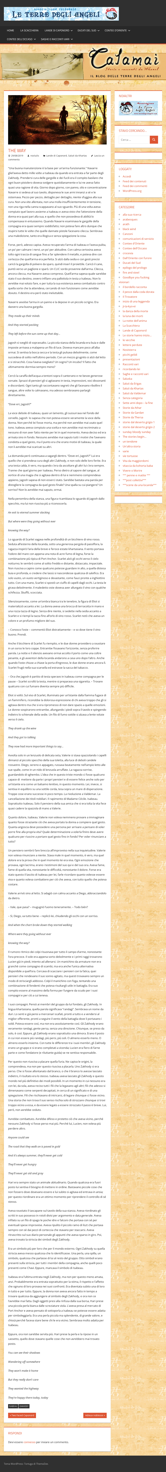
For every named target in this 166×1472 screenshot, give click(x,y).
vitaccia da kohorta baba (138, 466)
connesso (30, 1442)
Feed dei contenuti (134, 181)
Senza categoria (132, 398)
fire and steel (131, 272)
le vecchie (129, 340)
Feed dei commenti (135, 186)
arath (126, 224)
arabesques (130, 219)
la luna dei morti (133, 316)
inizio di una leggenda (136, 301)
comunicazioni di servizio (138, 239)
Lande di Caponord (57, 30)
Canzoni (128, 234)
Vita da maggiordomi (136, 461)
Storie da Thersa (133, 417)
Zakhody (24, 1406)
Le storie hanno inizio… (137, 335)
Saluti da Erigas (132, 383)
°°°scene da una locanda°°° (139, 485)
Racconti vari (131, 364)
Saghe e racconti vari (55, 39)
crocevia (128, 253)
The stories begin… (134, 436)
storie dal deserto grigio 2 (139, 427)
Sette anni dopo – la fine (138, 403)
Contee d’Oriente (116, 30)
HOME (10, 30)
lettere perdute (132, 345)
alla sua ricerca (132, 214)
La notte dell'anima (135, 321)
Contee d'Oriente (134, 243)
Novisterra (129, 350)
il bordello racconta (135, 287)
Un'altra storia (131, 446)
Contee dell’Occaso (19, 39)
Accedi (127, 176)
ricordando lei (131, 369)
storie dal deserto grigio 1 (139, 422)
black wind (129, 229)
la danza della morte (135, 311)
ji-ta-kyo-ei (129, 306)
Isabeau (13, 1406)
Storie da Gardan (133, 412)
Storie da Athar (132, 408)
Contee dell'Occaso (135, 248)
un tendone (130, 441)
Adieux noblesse (94, 1416)
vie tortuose (130, 456)
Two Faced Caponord (22, 1416)
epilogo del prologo (135, 267)
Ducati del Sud (87, 30)
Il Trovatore (130, 297)
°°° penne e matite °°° (136, 475)
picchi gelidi (130, 354)
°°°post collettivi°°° (134, 480)
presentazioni (131, 359)
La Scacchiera (29, 30)
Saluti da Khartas (77, 155)
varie (126, 451)
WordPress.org (132, 191)
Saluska (127, 378)
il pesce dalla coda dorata (138, 292)
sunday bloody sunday (137, 432)
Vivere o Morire (132, 470)
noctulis (34, 155)
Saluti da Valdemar (134, 393)
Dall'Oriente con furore (137, 258)
